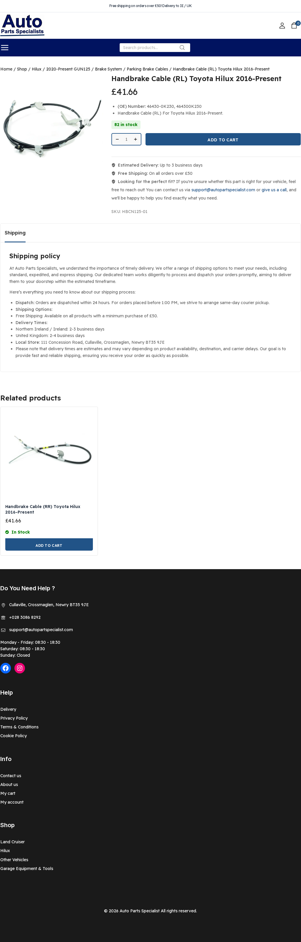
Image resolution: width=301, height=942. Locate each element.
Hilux (5, 850)
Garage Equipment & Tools (26, 868)
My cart (7, 793)
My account (12, 802)
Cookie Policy (13, 735)
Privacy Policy (14, 718)
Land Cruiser (12, 841)
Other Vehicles (14, 859)
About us (9, 784)
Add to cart (223, 140)
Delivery (8, 709)
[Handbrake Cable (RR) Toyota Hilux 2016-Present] (49, 455)
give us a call (274, 189)
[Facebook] (5, 668)
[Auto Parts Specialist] (22, 25)
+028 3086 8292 (25, 617)
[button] (49, 544)
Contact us (10, 775)
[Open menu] (4, 47)
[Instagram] (19, 668)
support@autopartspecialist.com (223, 189)
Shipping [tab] (15, 232)
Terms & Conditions (19, 727)
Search (184, 49)
